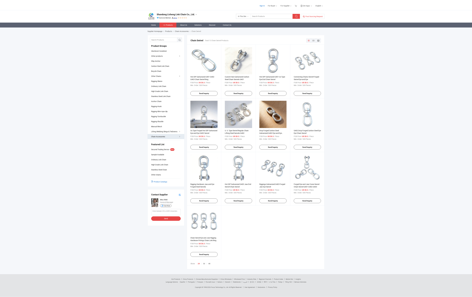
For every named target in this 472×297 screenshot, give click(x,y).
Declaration (261, 287)
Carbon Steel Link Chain (160, 66)
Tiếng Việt (288, 282)
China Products (188, 279)
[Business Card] (180, 194)
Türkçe (280, 282)
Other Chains (156, 76)
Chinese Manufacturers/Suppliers (207, 279)
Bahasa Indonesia (300, 282)
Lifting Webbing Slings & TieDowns (164, 131)
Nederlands (237, 282)
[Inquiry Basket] (296, 6)
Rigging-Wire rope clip (159, 111)
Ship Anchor (155, 61)
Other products (157, 56)
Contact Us (227, 25)
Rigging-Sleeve (156, 81)
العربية (245, 282)
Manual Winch (156, 126)
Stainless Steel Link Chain (160, 96)
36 (204, 263)
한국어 (252, 282)
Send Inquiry (204, 93)
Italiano (219, 282)
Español (182, 282)
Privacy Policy (272, 287)
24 (199, 264)
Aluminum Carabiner (159, 51)
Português (191, 282)
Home (153, 25)
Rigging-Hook (156, 106)
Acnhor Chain (156, 101)
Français (200, 282)
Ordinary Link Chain (158, 86)
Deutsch (227, 282)
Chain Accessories (158, 136)
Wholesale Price (239, 279)
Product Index (278, 279)
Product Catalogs (160, 182)
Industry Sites (251, 279)
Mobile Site (289, 279)
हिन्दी (265, 282)
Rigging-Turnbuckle (158, 116)
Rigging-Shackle (157, 121)
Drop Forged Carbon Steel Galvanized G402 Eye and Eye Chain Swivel (270, 133)
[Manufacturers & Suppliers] (163, 5)
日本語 (259, 282)
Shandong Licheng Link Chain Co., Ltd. (176, 14)
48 (209, 263)
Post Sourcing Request (314, 16)
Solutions (198, 25)
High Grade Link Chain (159, 91)
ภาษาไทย (272, 282)
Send (166, 218)
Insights (298, 279)
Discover (212, 25)
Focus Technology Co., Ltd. (220, 287)
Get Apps (306, 6)
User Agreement (249, 287)
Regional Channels (265, 279)
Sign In (262, 6)
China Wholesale (226, 279)
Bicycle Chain (156, 71)
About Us (183, 25)
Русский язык (210, 282)
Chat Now (166, 206)
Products (169, 25)
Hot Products (175, 279)
